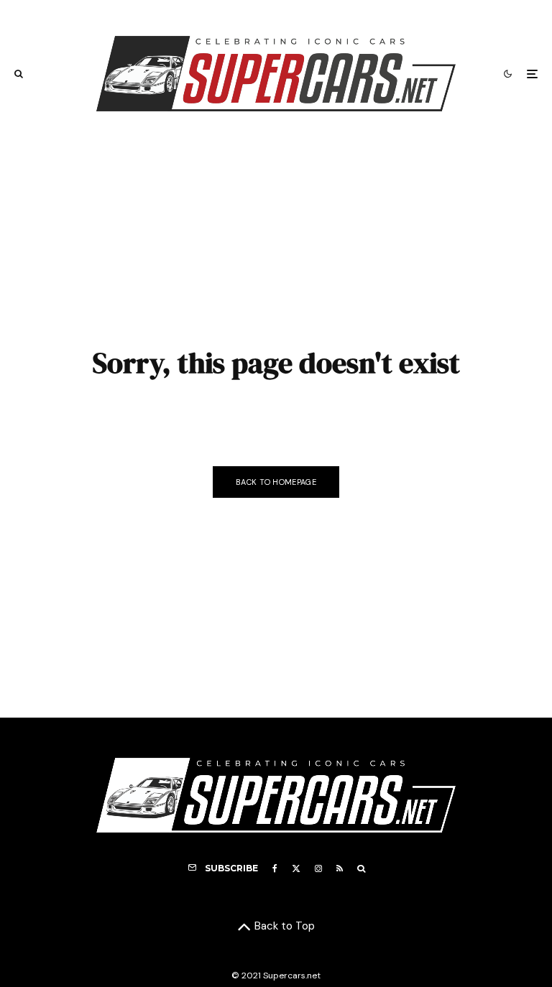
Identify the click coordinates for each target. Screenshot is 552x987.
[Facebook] (275, 868)
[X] (296, 868)
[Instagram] (318, 868)
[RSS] (339, 868)
